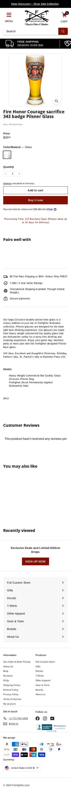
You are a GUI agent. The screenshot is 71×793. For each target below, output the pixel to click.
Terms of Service (12, 699)
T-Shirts (40, 675)
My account (9, 704)
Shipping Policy (11, 685)
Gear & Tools (43, 685)
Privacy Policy (11, 694)
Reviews (7, 675)
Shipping (7, 183)
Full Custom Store (45, 661)
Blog (5, 671)
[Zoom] (56, 100)
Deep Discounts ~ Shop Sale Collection (35, 3)
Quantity (8, 166)
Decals (39, 671)
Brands (39, 690)
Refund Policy (10, 690)
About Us (8, 666)
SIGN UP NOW (35, 561)
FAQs (6, 680)
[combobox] (35, 31)
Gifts (38, 666)
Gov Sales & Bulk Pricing (16, 661)
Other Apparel (43, 680)
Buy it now (35, 200)
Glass (7, 155)
